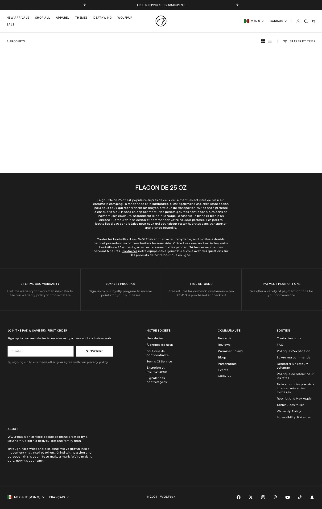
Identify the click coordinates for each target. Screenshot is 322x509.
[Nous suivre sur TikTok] (299, 497)
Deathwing (102, 18)
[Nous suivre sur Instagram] (263, 497)
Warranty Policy (289, 411)
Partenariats (227, 364)
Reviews (224, 344)
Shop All (42, 18)
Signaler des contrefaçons (157, 380)
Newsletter (155, 338)
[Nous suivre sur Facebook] (238, 497)
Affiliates (224, 376)
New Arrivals (18, 18)
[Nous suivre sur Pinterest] (275, 497)
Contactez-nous (289, 338)
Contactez (129, 251)
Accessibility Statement (295, 417)
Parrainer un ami (230, 351)
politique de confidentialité (158, 353)
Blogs (222, 357)
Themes (81, 18)
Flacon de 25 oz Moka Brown (282, 135)
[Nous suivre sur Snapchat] (312, 497)
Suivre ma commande (293, 357)
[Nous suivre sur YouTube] (287, 497)
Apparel (63, 18)
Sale (10, 24)
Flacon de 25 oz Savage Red (120, 135)
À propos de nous (160, 344)
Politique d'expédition (293, 351)
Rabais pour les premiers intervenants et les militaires (295, 388)
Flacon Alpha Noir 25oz (40, 135)
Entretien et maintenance (157, 369)
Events (223, 370)
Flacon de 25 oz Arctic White (201, 135)
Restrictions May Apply (294, 398)
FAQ (280, 344)
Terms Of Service (159, 361)
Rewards (224, 338)
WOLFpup (124, 18)
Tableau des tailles (290, 405)
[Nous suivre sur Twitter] (250, 497)
